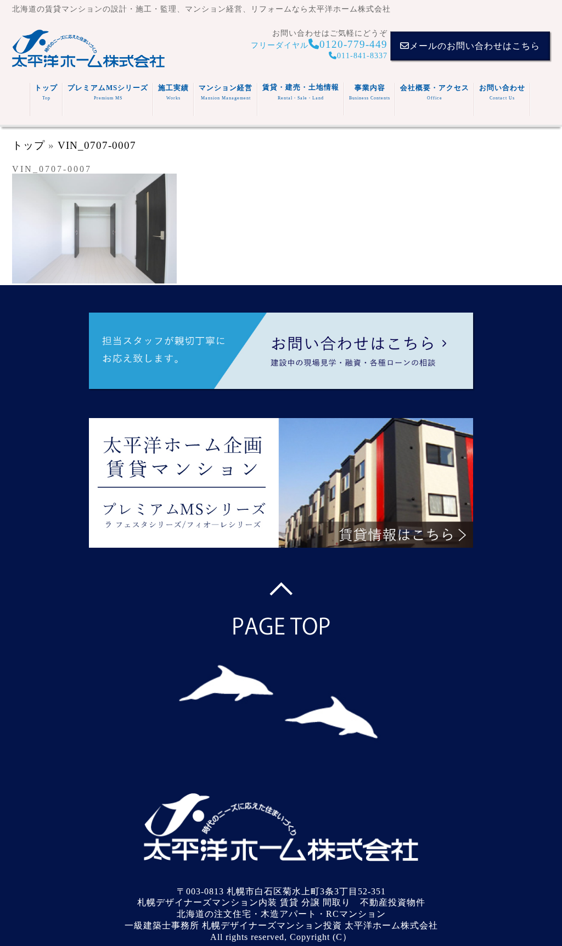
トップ (46, 92)
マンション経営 (225, 92)
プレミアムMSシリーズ (108, 92)
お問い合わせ (502, 92)
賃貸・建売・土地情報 (300, 92)
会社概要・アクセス (434, 92)
